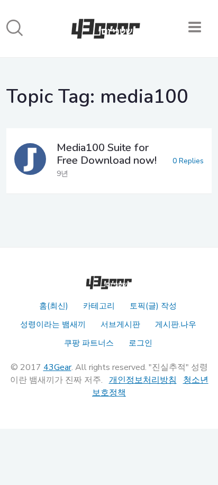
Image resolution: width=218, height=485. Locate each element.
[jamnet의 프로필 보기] (30, 161)
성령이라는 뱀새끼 (53, 324)
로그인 (140, 343)
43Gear (57, 367)
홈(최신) (53, 306)
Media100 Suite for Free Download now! (107, 153)
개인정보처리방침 (143, 380)
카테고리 (99, 306)
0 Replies (188, 161)
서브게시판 (120, 324)
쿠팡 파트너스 (89, 343)
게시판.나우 (175, 324)
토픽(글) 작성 (153, 306)
